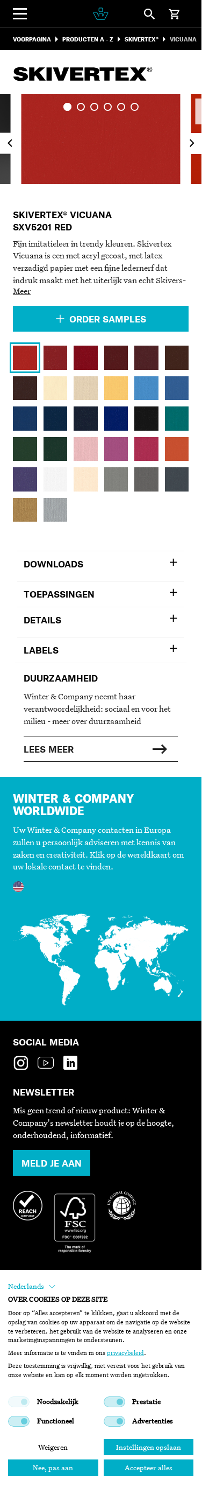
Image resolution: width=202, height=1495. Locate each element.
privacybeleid (125, 1353)
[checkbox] (19, 1401)
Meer (22, 290)
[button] (32, 1286)
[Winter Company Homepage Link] (101, 13)
